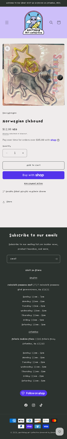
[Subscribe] (56, 259)
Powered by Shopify (48, 432)
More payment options (33, 183)
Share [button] (9, 202)
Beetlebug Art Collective (29, 432)
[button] (7, 22)
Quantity (7, 146)
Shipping (6, 133)
